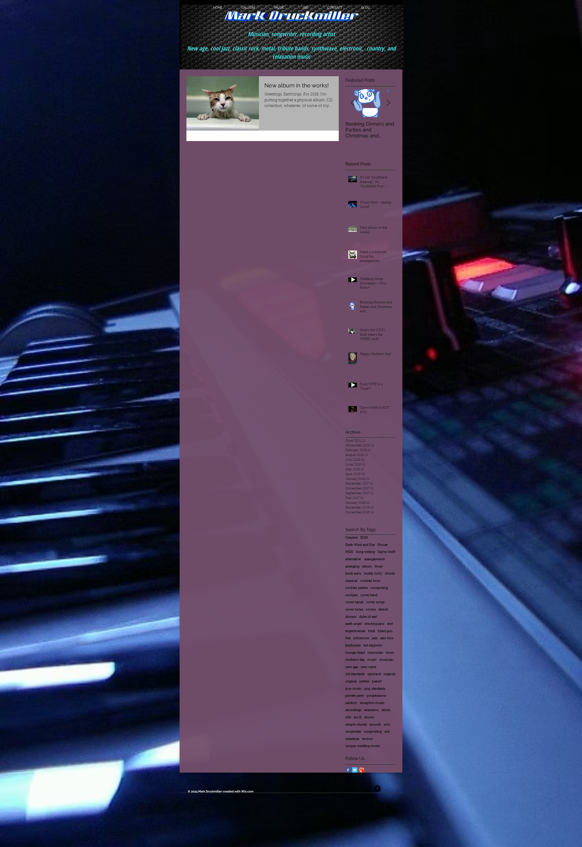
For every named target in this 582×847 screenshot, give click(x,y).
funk (371, 631)
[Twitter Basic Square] (354, 770)
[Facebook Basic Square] (348, 770)
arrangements (374, 559)
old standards (355, 674)
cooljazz (351, 595)
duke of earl (368, 617)
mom (390, 653)
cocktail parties (356, 588)
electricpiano (374, 624)
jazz (375, 638)
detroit (383, 609)
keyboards (353, 645)
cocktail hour (370, 581)
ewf (390, 624)
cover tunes (354, 609)
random (351, 703)
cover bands (354, 602)
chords (390, 573)
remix (385, 710)
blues (379, 566)
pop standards (374, 688)
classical (351, 581)
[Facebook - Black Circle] (377, 788)
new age (351, 667)
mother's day (355, 660)
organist (389, 674)
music (372, 660)
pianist (377, 681)
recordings (353, 710)
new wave (368, 667)
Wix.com (247, 791)
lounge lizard (355, 653)
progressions (376, 696)
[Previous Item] (353, 103)
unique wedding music (362, 746)
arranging (352, 566)
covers (371, 609)
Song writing (365, 552)
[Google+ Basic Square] (361, 770)
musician (386, 660)
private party (354, 696)
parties (364, 681)
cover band (369, 595)
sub (387, 731)
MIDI (349, 552)
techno (367, 739)
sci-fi (357, 717)
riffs (348, 717)
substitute (352, 739)
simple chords (356, 724)
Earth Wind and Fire (360, 545)
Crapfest (351, 537)
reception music (372, 703)
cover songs (375, 602)
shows (369, 717)
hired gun (385, 631)
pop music (353, 688)
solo (387, 724)
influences (361, 638)
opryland (374, 674)
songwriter (353, 731)
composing (379, 588)
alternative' (353, 559)
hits (348, 638)
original (351, 681)
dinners (350, 617)
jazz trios (386, 638)
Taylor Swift (386, 552)
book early (353, 573)
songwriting (373, 731)
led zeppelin (372, 645)
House (383, 545)
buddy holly (373, 573)
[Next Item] (388, 103)
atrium (367, 566)
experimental (355, 631)
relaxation (371, 710)
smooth (375, 724)
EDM (364, 537)
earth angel (353, 624)
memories (375, 653)
